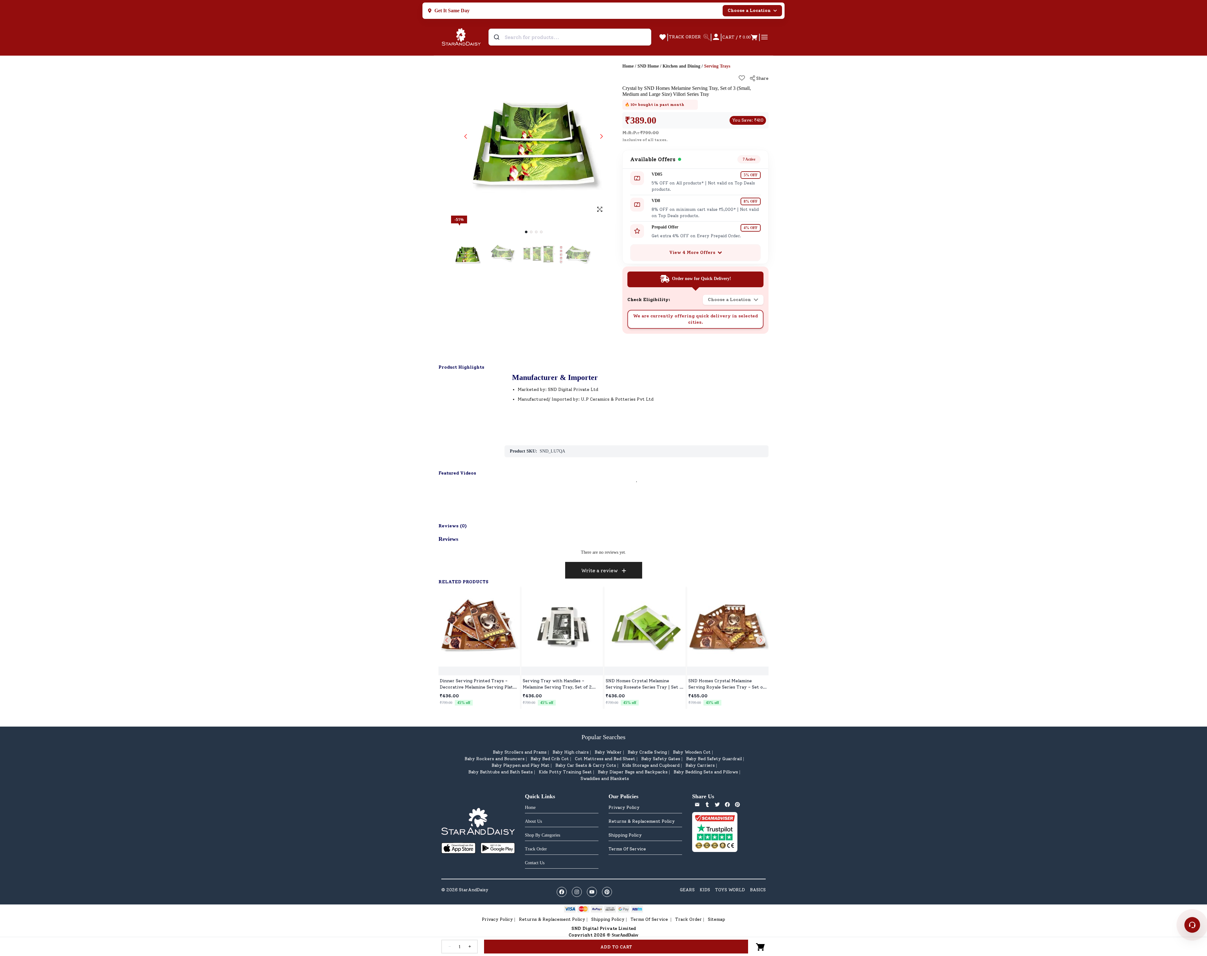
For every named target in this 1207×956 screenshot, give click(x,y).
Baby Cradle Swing (647, 752)
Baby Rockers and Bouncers (495, 758)
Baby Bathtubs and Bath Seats (500, 772)
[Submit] (497, 37)
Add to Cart (616, 947)
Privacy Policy (624, 807)
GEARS (687, 890)
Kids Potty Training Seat (565, 772)
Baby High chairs (571, 752)
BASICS (758, 890)
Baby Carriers (700, 765)
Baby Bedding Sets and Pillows (706, 772)
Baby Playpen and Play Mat (520, 765)
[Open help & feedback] (1192, 925)
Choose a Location (749, 10)
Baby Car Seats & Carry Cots (585, 765)
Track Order (688, 919)
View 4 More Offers (692, 252)
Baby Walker (608, 752)
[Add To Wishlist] (742, 78)
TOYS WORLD (730, 890)
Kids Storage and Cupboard (651, 765)
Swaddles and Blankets (605, 778)
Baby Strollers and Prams (520, 752)
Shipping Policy (625, 835)
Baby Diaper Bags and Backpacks (633, 772)
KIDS (705, 890)
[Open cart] (761, 947)
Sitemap (716, 919)
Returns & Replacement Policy (642, 821)
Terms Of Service (627, 849)
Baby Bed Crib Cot (550, 758)
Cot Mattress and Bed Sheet (605, 758)
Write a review (599, 571)
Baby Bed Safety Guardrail (714, 758)
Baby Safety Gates (660, 758)
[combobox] (570, 37)
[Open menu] (764, 37)
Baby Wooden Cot (692, 752)
